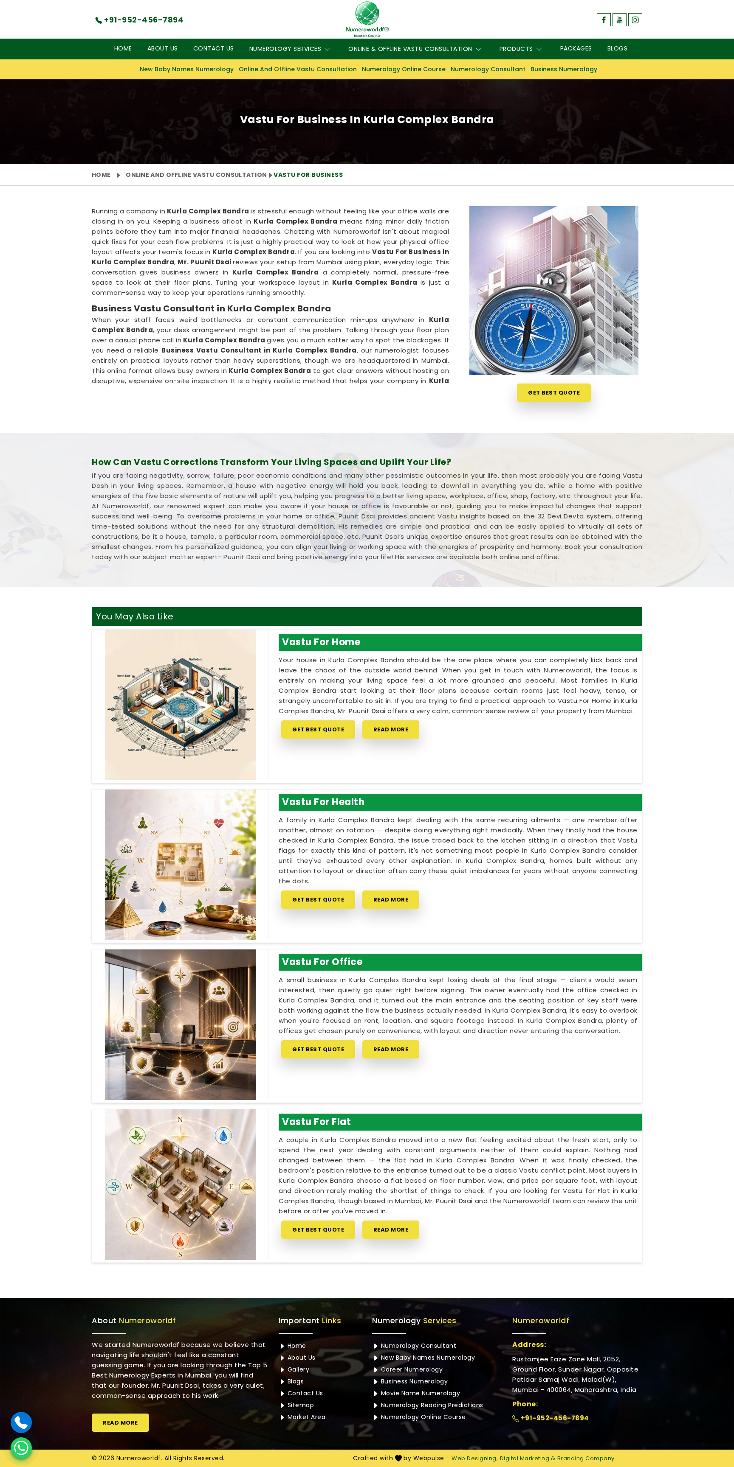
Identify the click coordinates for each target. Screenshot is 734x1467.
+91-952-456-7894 (554, 1418)
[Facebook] (604, 19)
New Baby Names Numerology (187, 69)
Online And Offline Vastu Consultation (298, 69)
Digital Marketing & (528, 1458)
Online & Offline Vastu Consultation (410, 49)
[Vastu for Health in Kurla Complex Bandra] (180, 864)
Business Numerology (564, 69)
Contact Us (213, 48)
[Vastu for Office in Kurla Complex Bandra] (180, 1024)
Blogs (617, 48)
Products (516, 49)
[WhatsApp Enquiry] (21, 1448)
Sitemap (299, 1405)
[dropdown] (327, 49)
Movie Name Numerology (419, 1393)
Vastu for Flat (316, 1121)
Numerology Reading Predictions (431, 1405)
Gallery (297, 1369)
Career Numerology (411, 1369)
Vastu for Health (323, 802)
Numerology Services (285, 49)
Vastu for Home (321, 642)
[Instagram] (635, 19)
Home (123, 48)
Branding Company (586, 1458)
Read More (391, 729)
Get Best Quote (554, 393)
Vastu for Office (322, 962)
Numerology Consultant (488, 69)
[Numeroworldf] (367, 19)
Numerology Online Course (404, 69)
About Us (162, 48)
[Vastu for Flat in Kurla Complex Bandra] (180, 1184)
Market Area (305, 1417)
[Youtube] (620, 19)
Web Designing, (475, 1458)
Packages (576, 48)
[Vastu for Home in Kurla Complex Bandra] (180, 705)
